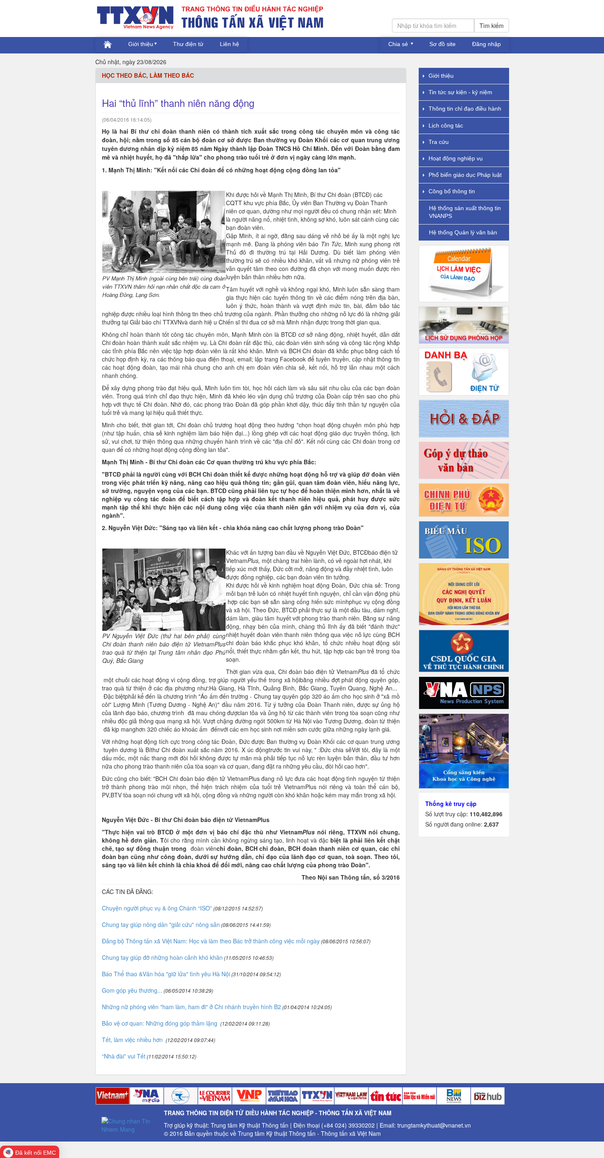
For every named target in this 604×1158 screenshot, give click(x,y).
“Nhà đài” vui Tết (123, 1056)
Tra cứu (439, 142)
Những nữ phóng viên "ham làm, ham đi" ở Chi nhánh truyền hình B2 (191, 1007)
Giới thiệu (140, 44)
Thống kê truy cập (451, 803)
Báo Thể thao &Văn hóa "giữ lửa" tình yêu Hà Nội (166, 974)
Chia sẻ (399, 44)
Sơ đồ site (442, 44)
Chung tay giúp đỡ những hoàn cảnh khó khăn (162, 957)
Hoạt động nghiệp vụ (456, 158)
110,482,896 (486, 814)
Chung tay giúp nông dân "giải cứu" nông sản (161, 924)
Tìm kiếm (492, 25)
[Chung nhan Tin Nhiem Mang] (129, 1124)
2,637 (491, 824)
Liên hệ (229, 44)
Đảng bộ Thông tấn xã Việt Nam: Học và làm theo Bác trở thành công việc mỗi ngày (211, 941)
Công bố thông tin (452, 191)
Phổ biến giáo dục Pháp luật (465, 174)
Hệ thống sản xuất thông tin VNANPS (465, 212)
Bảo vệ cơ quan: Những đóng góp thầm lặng (160, 1023)
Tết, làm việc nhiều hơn (133, 1039)
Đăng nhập (486, 44)
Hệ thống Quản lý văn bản (463, 232)
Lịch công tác (446, 125)
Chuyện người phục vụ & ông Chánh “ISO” (157, 908)
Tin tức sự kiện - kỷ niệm (460, 92)
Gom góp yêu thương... (132, 990)
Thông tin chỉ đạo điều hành (465, 108)
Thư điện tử (188, 44)
